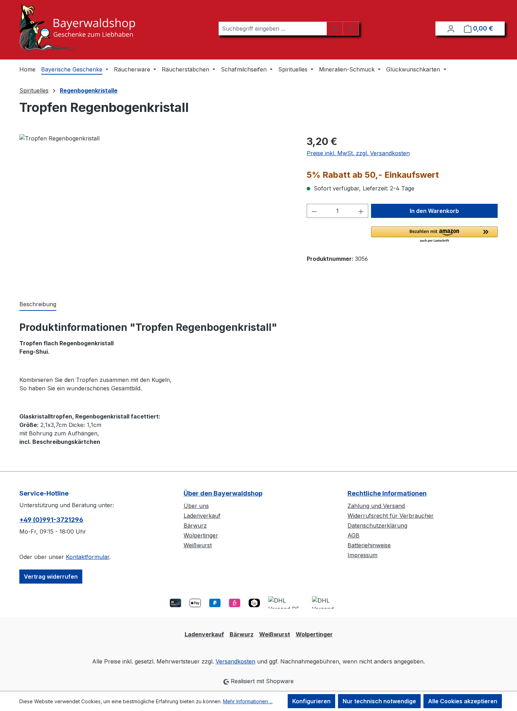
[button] (434, 234)
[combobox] (272, 28)
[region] (156, 209)
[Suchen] (334, 28)
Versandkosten (235, 661)
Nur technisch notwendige (379, 701)
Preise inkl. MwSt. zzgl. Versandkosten (358, 153)
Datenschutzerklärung (377, 525)
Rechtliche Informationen (387, 493)
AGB (353, 535)
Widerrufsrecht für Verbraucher (390, 515)
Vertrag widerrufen (51, 576)
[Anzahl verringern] (314, 211)
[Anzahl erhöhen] (361, 211)
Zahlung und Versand (376, 505)
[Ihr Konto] (450, 28)
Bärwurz (195, 525)
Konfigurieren (311, 701)
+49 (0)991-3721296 (51, 519)
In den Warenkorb (434, 210)
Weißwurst (198, 545)
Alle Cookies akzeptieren (462, 701)
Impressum (362, 555)
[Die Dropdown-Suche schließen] (351, 28)
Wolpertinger (201, 535)
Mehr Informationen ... (248, 701)
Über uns (196, 505)
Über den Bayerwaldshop (223, 493)
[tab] (37, 304)
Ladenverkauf (202, 515)
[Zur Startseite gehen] (77, 27)
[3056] (155, 209)
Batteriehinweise (369, 545)
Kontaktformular (87, 556)
